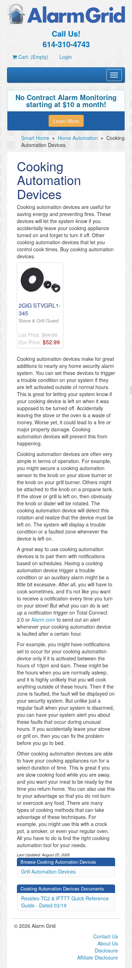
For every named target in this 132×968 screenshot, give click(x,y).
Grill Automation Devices (48, 871)
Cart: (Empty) (32, 56)
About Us (108, 943)
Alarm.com (43, 619)
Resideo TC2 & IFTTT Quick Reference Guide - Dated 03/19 (65, 902)
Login (65, 56)
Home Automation (78, 137)
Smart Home (35, 137)
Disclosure (106, 950)
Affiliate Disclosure (97, 957)
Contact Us (105, 936)
